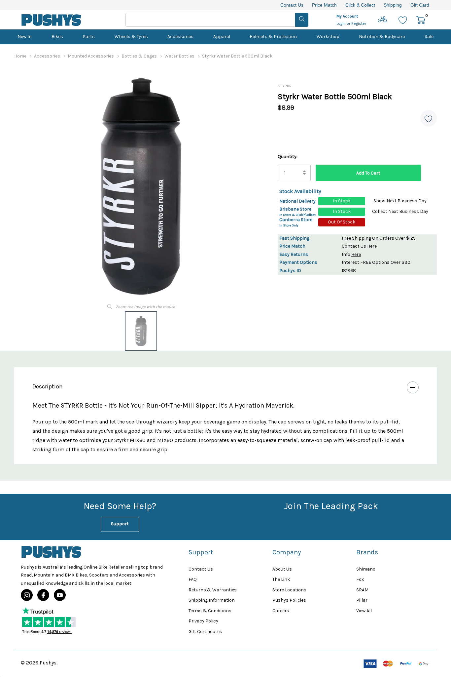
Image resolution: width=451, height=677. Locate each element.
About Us (282, 569)
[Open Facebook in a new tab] (43, 595)
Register (358, 23)
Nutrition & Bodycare (382, 36)
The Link (281, 579)
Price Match (324, 5)
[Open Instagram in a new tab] (26, 595)
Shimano (365, 569)
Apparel (221, 36)
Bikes (57, 36)
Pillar (361, 600)
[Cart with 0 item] (420, 19)
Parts (89, 36)
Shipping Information (212, 600)
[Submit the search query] (301, 20)
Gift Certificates (205, 631)
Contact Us (291, 5)
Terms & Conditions (210, 611)
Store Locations (289, 590)
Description (47, 386)
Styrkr (285, 86)
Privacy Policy (203, 621)
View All (364, 611)
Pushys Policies (289, 600)
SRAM (362, 590)
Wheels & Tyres (131, 36)
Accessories (180, 36)
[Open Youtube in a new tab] (59, 595)
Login (341, 23)
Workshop (328, 36)
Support (120, 524)
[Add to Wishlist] (428, 118)
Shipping (393, 5)
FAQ (193, 579)
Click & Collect (360, 5)
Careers (280, 611)
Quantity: (287, 156)
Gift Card (419, 5)
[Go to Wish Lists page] (403, 19)
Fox (360, 579)
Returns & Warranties (213, 590)
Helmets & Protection (273, 36)
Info (351, 254)
